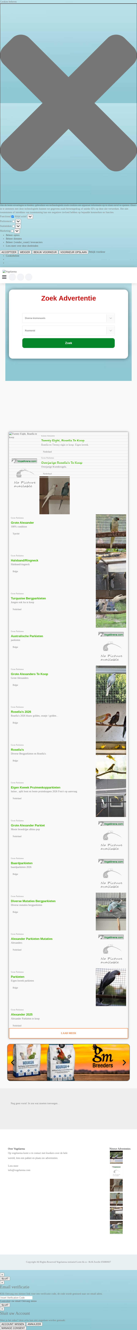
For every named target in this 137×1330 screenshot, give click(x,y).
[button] (68, 104)
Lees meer (13, 1166)
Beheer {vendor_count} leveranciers (24, 242)
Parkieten (17, 976)
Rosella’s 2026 (21, 712)
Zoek (68, 343)
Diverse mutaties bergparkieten (33, 901)
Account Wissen (12, 1324)
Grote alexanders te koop (29, 674)
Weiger (25, 252)
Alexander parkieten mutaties (31, 939)
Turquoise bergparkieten (28, 598)
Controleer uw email (10, 1301)
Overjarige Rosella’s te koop (61, 462)
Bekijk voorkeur (45, 252)
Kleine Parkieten (48, 436)
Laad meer (68, 1033)
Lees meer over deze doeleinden (22, 245)
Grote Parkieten (47, 458)
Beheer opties (12, 235)
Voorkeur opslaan (73, 252)
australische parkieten (27, 636)
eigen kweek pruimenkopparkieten (35, 787)
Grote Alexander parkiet (28, 825)
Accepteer (8, 252)
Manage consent (13, 1328)
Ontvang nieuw (29, 1301)
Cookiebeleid (12, 255)
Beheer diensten (14, 238)
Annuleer (34, 1324)
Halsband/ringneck (24, 560)
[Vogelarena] (11, 272)
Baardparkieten (21, 863)
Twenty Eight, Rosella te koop (62, 440)
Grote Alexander (22, 522)
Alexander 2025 (21, 1014)
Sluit (5, 1278)
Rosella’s (17, 749)
